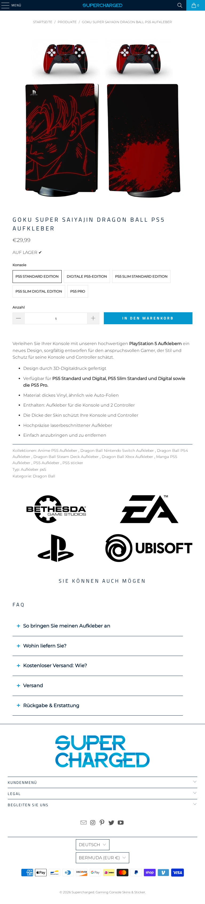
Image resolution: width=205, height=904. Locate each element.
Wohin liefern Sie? (44, 646)
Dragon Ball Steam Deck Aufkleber (66, 456)
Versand (33, 685)
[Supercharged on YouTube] (121, 823)
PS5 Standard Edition (37, 276)
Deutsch (89, 844)
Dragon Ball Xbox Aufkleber (128, 456)
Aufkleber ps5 (33, 469)
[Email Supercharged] (84, 823)
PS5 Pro (77, 291)
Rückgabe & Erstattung (51, 705)
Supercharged (83, 892)
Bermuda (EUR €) (99, 857)
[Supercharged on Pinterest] (102, 823)
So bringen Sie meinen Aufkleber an (66, 626)
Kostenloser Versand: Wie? (55, 665)
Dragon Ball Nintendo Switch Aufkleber (117, 450)
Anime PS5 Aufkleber (58, 450)
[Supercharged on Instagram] (93, 823)
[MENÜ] (2, 5)
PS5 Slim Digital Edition (38, 291)
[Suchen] (180, 5)
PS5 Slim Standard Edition (141, 276)
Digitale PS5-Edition (87, 276)
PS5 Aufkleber (47, 462)
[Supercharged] (102, 5)
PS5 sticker (72, 462)
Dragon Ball (44, 476)
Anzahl (19, 307)
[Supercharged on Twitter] (112, 823)
